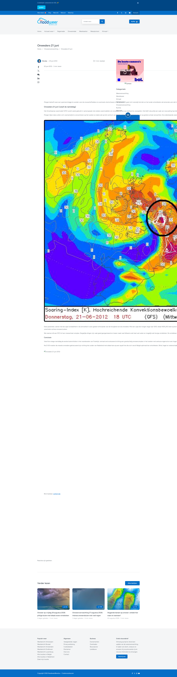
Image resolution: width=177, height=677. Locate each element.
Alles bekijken (132, 583)
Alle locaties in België (44, 654)
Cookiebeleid (68, 647)
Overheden (93, 644)
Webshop (70, 13)
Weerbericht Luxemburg (45, 652)
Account (135, 13)
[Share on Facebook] (38, 67)
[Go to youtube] (130, 13)
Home (39, 49)
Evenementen (94, 642)
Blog (49, 13)
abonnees (127, 174)
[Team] (39, 61)
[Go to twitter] (122, 13)
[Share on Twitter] (38, 70)
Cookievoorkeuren (68, 673)
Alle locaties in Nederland (45, 657)
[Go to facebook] (118, 13)
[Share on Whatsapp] (38, 82)
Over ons (66, 652)
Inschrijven (122, 656)
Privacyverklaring (69, 644)
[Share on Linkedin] (38, 78)
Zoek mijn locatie (43, 659)
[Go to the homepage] (47, 21)
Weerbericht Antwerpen (45, 642)
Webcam (63, 13)
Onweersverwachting (51, 49)
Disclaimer (67, 649)
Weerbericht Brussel (44, 644)
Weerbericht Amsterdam (45, 647)
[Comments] (38, 74)
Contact (66, 654)
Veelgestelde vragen (70, 642)
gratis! (41, 7)
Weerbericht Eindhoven (45, 649)
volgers (127, 157)
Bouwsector (94, 647)
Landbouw (93, 649)
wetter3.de (56, 494)
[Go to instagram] (126, 13)
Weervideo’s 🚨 (41, 13)
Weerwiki (55, 13)
